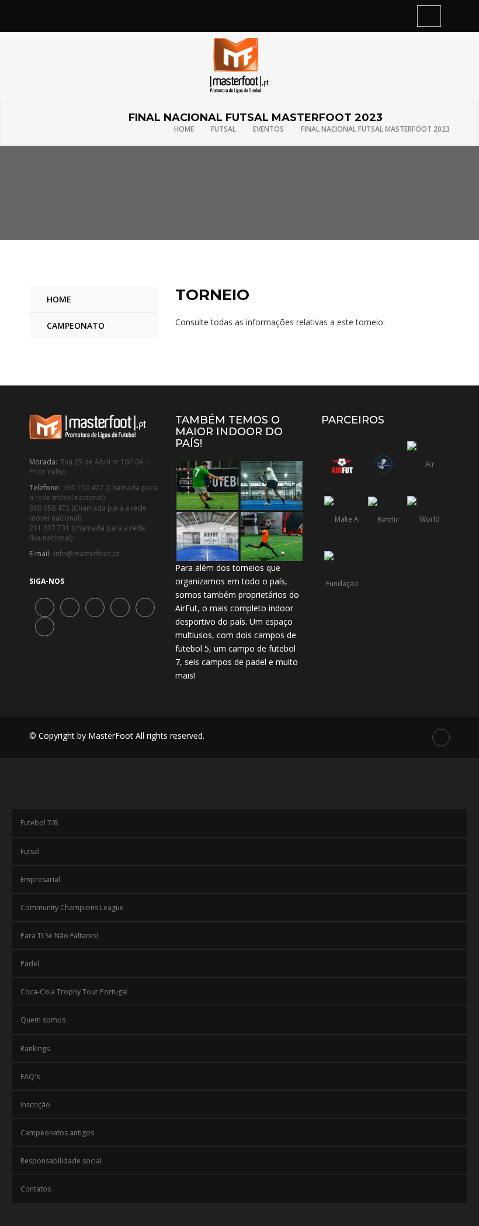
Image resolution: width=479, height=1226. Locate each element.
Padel (29, 964)
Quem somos (42, 1020)
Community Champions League (72, 907)
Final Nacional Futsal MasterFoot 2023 (375, 129)
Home (184, 129)
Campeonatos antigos (57, 1133)
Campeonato (76, 325)
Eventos (268, 129)
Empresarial (40, 879)
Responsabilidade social (61, 1161)
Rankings (35, 1048)
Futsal (223, 129)
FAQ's (30, 1077)
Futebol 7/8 (39, 823)
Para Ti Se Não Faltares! (59, 936)
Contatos (35, 1189)
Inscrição (35, 1105)
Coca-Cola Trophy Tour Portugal (74, 992)
